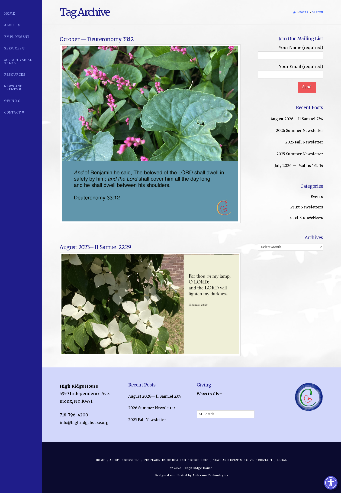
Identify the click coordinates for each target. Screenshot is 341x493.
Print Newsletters (306, 207)
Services (132, 460)
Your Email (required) (301, 66)
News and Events (227, 460)
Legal (282, 460)
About (114, 460)
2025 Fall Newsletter (304, 142)
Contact (265, 460)
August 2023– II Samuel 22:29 (95, 247)
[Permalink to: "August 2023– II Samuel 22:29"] (150, 304)
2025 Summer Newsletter (300, 154)
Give (250, 460)
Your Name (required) (301, 47)
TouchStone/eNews (305, 217)
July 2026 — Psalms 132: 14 (299, 165)
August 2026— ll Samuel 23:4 (296, 119)
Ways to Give (209, 394)
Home (100, 460)
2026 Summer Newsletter (299, 130)
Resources (199, 460)
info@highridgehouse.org (84, 422)
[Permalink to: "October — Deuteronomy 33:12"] (150, 133)
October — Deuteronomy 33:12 (97, 39)
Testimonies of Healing (165, 460)
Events (317, 196)
